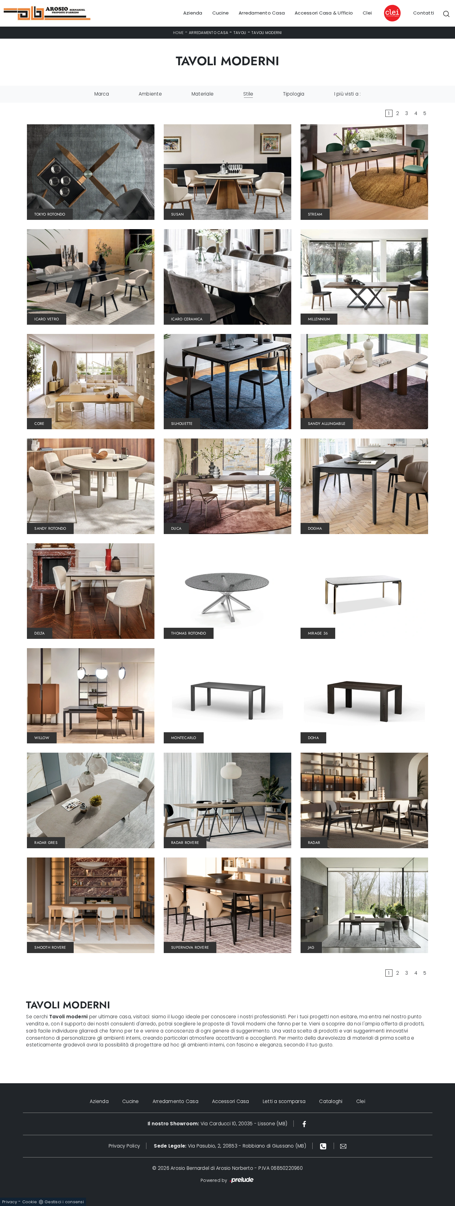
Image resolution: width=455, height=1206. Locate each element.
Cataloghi (330, 1101)
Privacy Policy (124, 1146)
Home (178, 32)
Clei (367, 13)
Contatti (423, 13)
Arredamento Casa (262, 13)
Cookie (29, 1202)
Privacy (9, 1202)
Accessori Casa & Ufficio (324, 13)
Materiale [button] (203, 94)
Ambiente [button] (150, 94)
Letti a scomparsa (284, 1101)
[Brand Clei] (392, 13)
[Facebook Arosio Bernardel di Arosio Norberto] (304, 1123)
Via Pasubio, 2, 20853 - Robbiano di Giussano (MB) (230, 1146)
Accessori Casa (230, 1101)
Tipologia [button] (293, 94)
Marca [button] (101, 94)
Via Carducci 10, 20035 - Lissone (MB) (217, 1123)
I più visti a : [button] (347, 94)
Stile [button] (248, 94)
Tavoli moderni (266, 32)
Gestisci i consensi (64, 1202)
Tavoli (239, 32)
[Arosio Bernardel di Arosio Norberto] (47, 13)
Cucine (220, 13)
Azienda (192, 13)
